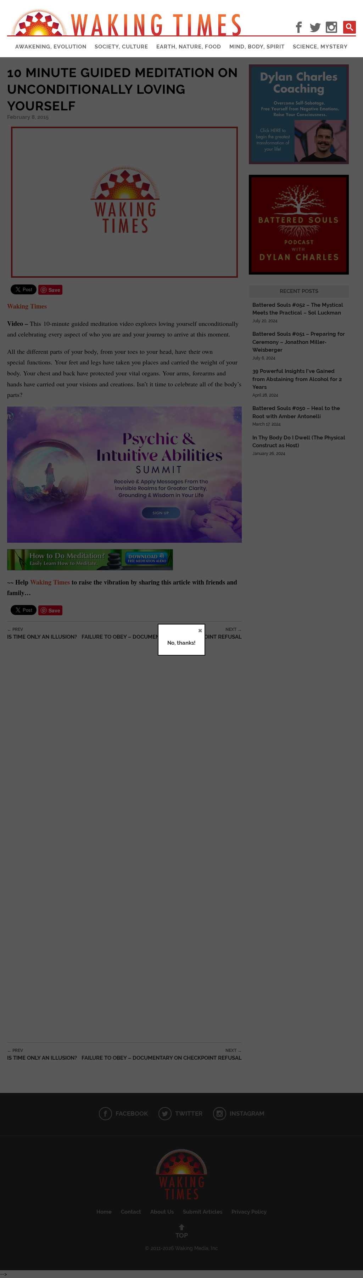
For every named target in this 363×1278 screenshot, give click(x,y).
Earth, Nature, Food (188, 47)
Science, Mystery (320, 47)
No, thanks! (181, 643)
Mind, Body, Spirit (257, 47)
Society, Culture (121, 47)
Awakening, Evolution (50, 47)
